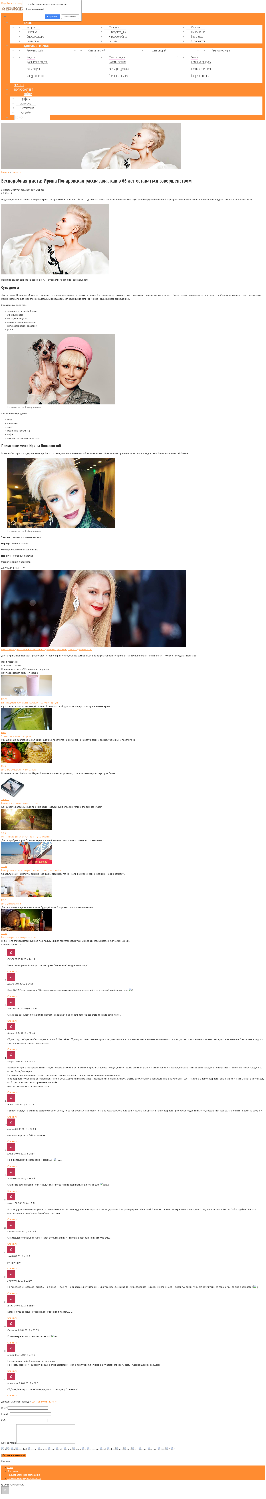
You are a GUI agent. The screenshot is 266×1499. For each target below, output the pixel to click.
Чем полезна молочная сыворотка (16, 736)
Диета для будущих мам (11, 903)
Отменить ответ (49, 1401)
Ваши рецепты (34, 69)
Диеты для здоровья (119, 69)
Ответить (12, 971)
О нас (10, 1467)
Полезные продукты (201, 62)
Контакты (12, 1471)
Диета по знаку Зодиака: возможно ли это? (18, 769)
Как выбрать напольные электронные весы (19, 803)
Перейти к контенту (11, 3)
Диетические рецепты (37, 62)
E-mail (5, 1413)
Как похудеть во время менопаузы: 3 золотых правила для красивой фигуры (33, 870)
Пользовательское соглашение (23, 1474)
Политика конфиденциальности (24, 1478)
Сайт (3, 1420)
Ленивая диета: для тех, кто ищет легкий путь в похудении (25, 836)
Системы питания (117, 62)
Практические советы (201, 69)
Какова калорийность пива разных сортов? (19, 937)
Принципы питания (118, 76)
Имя (4, 1407)
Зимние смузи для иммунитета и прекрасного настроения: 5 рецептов (31, 702)
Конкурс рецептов (35, 76)
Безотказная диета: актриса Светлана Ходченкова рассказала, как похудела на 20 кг (46, 649)
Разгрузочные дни (200, 76)
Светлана (37, 1401)
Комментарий (8, 1442)
